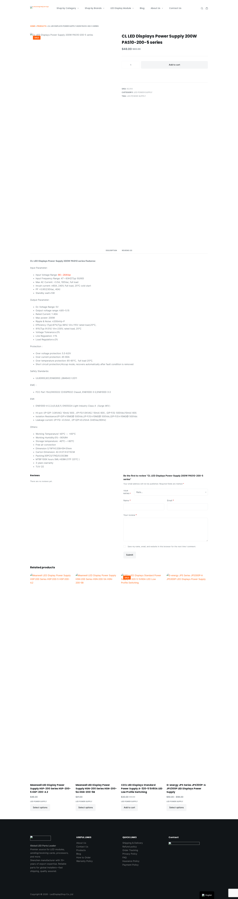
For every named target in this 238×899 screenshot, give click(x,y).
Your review (130, 515)
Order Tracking (130, 850)
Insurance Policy (130, 861)
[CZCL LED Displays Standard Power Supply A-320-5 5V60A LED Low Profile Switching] (141, 677)
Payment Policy (130, 864)
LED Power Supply (143, 92)
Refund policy (129, 846)
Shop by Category (66, 8)
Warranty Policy (84, 861)
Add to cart (174, 64)
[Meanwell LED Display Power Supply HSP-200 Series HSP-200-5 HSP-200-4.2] (50, 677)
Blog (142, 8)
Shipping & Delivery (132, 843)
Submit (129, 555)
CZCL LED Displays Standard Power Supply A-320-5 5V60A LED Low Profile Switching (141, 788)
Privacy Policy (129, 853)
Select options (40, 807)
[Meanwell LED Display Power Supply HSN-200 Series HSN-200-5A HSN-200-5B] (96, 677)
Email (170, 500)
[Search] (202, 8)
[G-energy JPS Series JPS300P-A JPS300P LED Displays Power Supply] (187, 677)
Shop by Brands (93, 8)
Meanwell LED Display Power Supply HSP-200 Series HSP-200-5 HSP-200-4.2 (50, 788)
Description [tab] (111, 250)
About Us (155, 8)
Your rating (127, 492)
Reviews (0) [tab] (127, 250)
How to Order (83, 857)
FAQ (124, 857)
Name (127, 500)
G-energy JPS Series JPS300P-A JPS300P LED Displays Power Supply (186, 788)
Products (41, 26)
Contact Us (175, 8)
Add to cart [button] (129, 807)
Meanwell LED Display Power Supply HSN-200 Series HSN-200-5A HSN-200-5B (96, 788)
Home (32, 26)
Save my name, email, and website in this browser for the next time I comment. (162, 547)
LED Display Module (120, 8)
